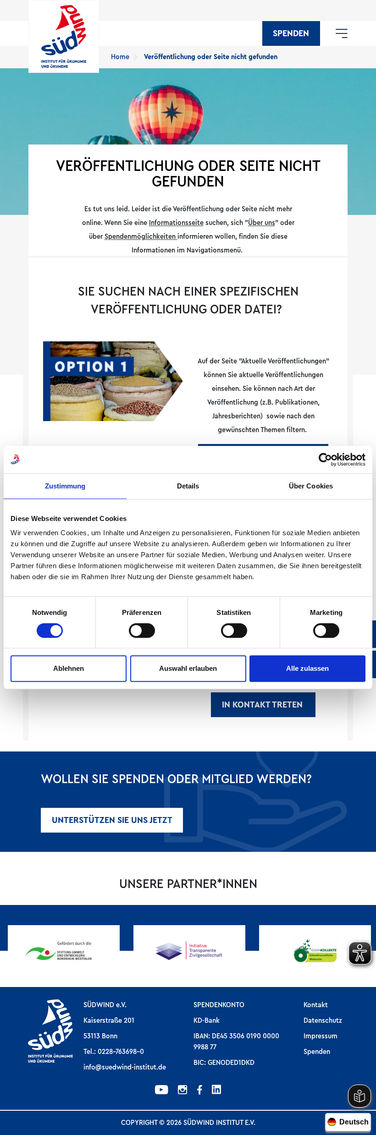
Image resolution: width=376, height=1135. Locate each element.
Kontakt (316, 1005)
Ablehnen (68, 668)
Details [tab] (188, 486)
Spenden (291, 33)
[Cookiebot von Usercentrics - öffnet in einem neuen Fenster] (325, 459)
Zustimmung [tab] (65, 486)
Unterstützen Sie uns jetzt (112, 820)
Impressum (320, 1036)
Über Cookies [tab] (311, 486)
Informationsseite (176, 223)
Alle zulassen (307, 668)
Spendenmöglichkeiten (141, 237)
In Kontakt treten (263, 704)
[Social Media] (161, 1091)
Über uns (261, 223)
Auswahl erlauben (188, 668)
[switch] (142, 630)
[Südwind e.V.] (64, 36)
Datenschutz (323, 1020)
